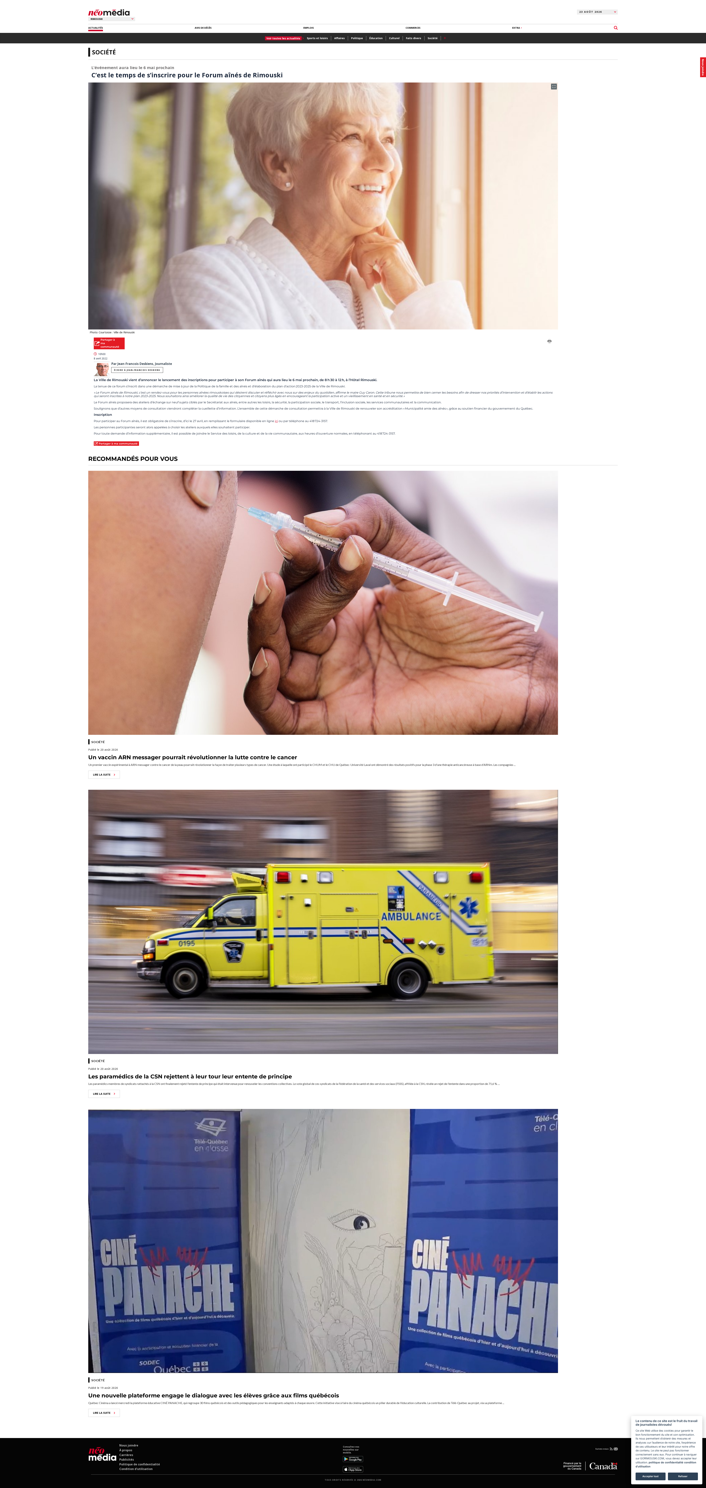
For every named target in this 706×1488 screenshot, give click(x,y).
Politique (357, 38)
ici (276, 421)
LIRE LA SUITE (101, 774)
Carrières (126, 1455)
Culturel (394, 38)
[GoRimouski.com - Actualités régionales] (109, 12)
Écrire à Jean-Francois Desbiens (137, 370)
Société (433, 38)
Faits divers (413, 38)
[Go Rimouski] (102, 1458)
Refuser (682, 1476)
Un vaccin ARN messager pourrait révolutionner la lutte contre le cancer (192, 757)
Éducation (376, 38)
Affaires (339, 38)
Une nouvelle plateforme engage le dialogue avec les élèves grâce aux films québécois (213, 1395)
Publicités (126, 1459)
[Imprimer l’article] (549, 341)
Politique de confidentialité (139, 1464)
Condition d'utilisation (136, 1469)
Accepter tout (650, 1476)
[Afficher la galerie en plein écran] (554, 87)
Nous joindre (128, 1445)
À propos (125, 1450)
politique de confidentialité (666, 1462)
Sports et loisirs (317, 38)
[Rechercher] (616, 27)
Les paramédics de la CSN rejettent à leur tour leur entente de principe (190, 1076)
